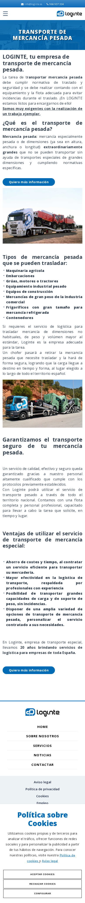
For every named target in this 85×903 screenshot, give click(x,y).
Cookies (42, 796)
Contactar (42, 764)
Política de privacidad (43, 789)
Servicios (42, 745)
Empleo (42, 803)
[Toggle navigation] (5, 13)
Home (42, 726)
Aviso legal (50, 861)
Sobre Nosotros (42, 736)
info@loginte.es (33, 4)
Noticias (42, 755)
